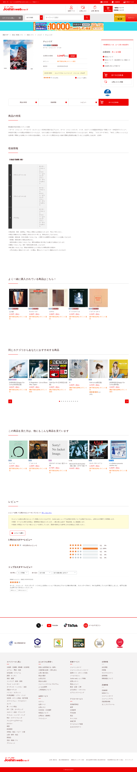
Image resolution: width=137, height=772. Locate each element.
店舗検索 (104, 690)
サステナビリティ (107, 673)
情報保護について (107, 678)
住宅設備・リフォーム (14, 673)
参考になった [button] (13, 590)
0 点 (120, 7)
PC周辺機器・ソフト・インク (16, 695)
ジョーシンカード (75, 667)
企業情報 (105, 2)
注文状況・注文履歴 (45, 710)
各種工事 (73, 721)
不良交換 (73, 713)
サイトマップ (129, 760)
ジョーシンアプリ (107, 699)
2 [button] (61, 401)
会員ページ (71, 11)
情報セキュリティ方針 (77, 760)
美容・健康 (10, 678)
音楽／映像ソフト (17, 35)
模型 (8, 726)
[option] (18, 305)
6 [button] (69, 401)
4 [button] (65, 401)
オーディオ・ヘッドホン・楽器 (16, 687)
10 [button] (77, 401)
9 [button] (75, 401)
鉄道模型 (9, 729)
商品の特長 (23, 102)
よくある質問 (43, 687)
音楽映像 (116, 10)
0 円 (123, 7)
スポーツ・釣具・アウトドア (16, 712)
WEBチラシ (105, 693)
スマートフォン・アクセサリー (16, 701)
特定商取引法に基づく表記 (115, 760)
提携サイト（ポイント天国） (79, 673)
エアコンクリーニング (77, 692)
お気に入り (82, 11)
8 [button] (73, 401)
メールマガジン (95, 625)
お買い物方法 (95, 11)
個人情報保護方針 (64, 760)
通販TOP (5, 35)
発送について (109, 57)
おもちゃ (9, 723)
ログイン (41, 701)
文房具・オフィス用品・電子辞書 (17, 698)
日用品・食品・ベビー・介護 (16, 732)
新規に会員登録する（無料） (48, 667)
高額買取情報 (106, 701)
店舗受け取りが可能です (112, 66)
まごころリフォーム (108, 704)
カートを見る (108, 10)
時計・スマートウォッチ (14, 718)
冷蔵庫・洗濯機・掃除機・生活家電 (18, 667)
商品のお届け (43, 681)
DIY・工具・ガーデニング (15, 709)
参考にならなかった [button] (22, 590)
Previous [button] (10, 401)
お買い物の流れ (43, 673)
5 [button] (67, 401)
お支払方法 (42, 678)
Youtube (55, 625)
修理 (71, 707)
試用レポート (74, 681)
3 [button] (63, 401)
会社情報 (104, 667)
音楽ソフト (30, 35)
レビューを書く (82, 78)
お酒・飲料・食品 (12, 734)
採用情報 (104, 675)
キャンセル (73, 718)
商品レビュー (74, 684)
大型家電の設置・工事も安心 (48, 670)
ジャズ (39, 35)
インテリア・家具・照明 (14, 681)
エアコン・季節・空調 (14, 670)
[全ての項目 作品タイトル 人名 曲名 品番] (34, 17)
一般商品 (116, 7)
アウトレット (11, 743)
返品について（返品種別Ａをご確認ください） (117, 61)
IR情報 (104, 670)
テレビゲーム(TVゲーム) (14, 720)
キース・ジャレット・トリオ (52, 47)
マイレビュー (43, 718)
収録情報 (53, 102)
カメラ (9, 704)
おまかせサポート (75, 727)
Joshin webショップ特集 (78, 678)
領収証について (43, 713)
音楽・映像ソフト (12, 740)
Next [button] (127, 401)
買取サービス (130, 2)
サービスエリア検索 (76, 724)
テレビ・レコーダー (13, 684)
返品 (71, 715)
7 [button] (71, 401)
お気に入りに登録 (117, 82)
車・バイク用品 (12, 706)
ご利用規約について (45, 689)
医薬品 (9, 737)
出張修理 (73, 710)
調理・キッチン (12, 675)
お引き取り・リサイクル (78, 689)
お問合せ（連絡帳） (45, 715)
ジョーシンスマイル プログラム (49, 684)
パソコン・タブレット (14, 692)
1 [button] (59, 401)
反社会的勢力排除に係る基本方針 (96, 760)
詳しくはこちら (47, 513)
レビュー (83, 102)
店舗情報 (117, 2)
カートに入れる (117, 75)
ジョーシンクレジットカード (79, 670)
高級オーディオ (12, 689)
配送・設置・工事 (75, 687)
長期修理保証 (74, 704)
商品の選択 (42, 675)
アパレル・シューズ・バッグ (16, 715)
